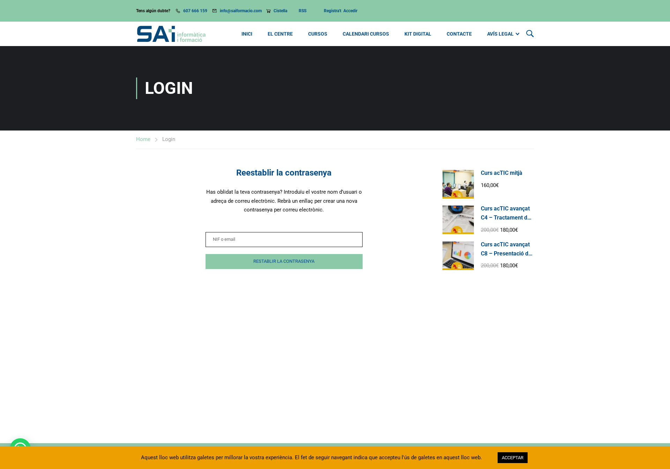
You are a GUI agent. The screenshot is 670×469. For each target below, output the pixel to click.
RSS (302, 10)
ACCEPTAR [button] (512, 457)
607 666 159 (195, 10)
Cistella (281, 10)
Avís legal (500, 34)
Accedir (350, 10)
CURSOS (317, 34)
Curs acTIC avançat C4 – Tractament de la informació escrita (507, 217)
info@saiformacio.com (241, 10)
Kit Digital (417, 34)
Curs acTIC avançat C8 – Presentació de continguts (506, 253)
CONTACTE (459, 34)
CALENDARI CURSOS (366, 34)
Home (143, 139)
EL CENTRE (280, 34)
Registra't (333, 10)
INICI (246, 34)
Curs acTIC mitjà (501, 173)
